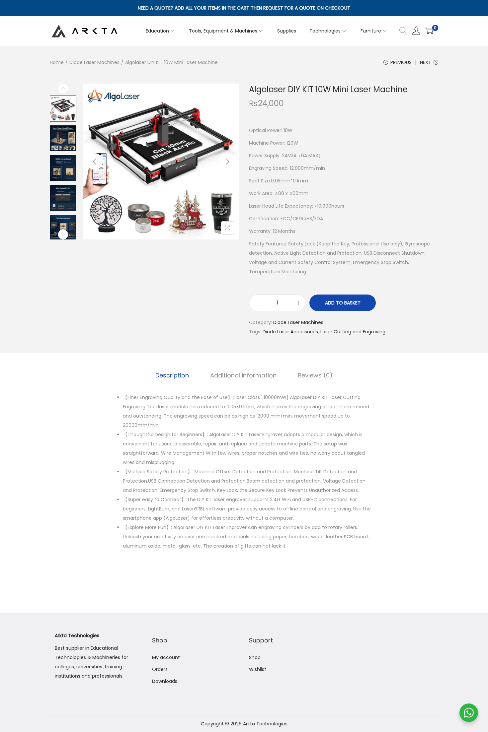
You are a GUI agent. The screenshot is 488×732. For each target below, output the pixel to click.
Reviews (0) (315, 375)
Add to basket (343, 302)
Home (57, 62)
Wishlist (257, 669)
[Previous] (94, 161)
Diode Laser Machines (94, 62)
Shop (255, 657)
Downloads (164, 681)
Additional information (243, 375)
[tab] (172, 375)
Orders (160, 669)
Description (172, 375)
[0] (429, 31)
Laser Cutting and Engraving (352, 331)
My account (166, 657)
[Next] (227, 161)
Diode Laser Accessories (290, 331)
